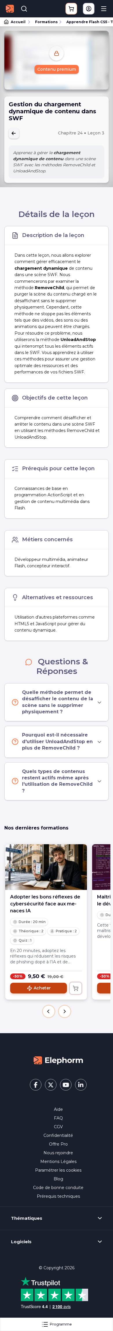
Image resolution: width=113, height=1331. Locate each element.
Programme (61, 1324)
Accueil (18, 22)
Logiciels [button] (21, 1241)
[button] (48, 1011)
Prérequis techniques (58, 1196)
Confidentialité (58, 1135)
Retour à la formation (14, 133)
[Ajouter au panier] (75, 988)
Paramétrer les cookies (58, 1170)
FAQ (58, 1118)
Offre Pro (58, 1144)
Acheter (42, 988)
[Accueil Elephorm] (58, 1059)
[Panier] (71, 8)
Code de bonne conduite (58, 1187)
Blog (58, 1179)
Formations (46, 22)
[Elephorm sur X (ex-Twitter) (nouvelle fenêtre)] (51, 1085)
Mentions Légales (58, 1161)
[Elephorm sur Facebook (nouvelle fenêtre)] (35, 1085)
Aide (58, 1109)
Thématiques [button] (26, 1218)
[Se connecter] (88, 8)
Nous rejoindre (58, 1152)
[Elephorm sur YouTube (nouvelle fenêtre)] (66, 1085)
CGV (58, 1126)
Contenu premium (56, 69)
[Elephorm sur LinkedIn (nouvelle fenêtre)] (81, 1085)
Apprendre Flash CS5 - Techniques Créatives (87, 22)
